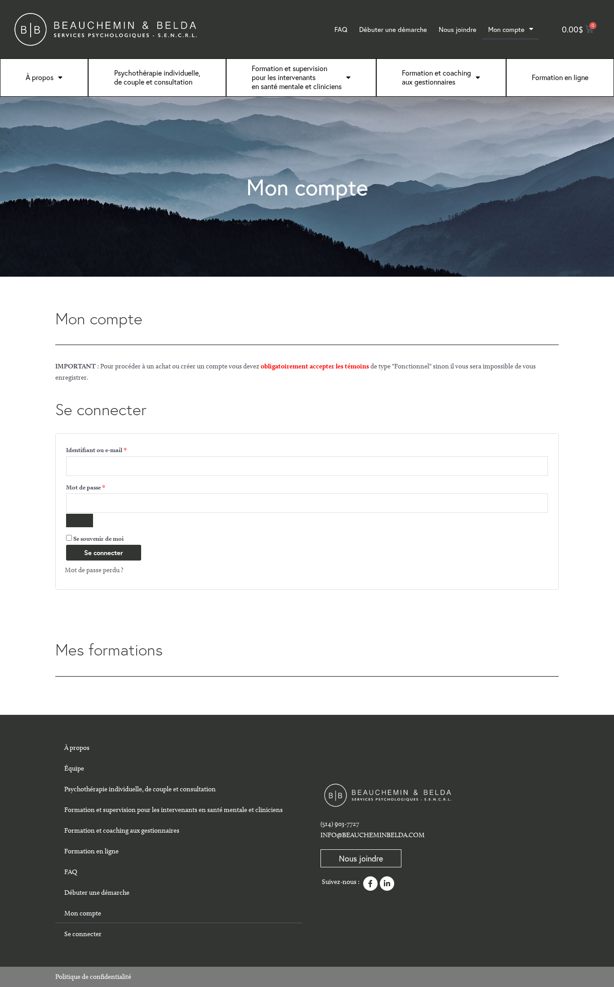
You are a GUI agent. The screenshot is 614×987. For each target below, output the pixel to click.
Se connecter (103, 552)
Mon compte (506, 29)
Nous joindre (457, 29)
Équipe (74, 768)
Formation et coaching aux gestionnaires (121, 830)
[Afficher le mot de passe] (79, 520)
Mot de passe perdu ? (94, 570)
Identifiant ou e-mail (112, 448)
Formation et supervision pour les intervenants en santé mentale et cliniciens (297, 77)
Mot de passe (101, 486)
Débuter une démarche (393, 29)
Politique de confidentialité (93, 977)
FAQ (340, 29)
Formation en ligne (560, 77)
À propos (39, 77)
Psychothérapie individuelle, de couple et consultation (157, 77)
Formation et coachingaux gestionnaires (436, 77)
